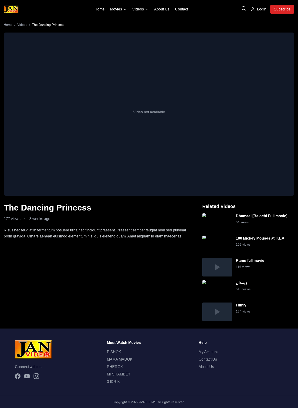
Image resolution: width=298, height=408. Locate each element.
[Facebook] (17, 376)
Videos (138, 9)
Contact (181, 9)
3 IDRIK (113, 382)
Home (100, 9)
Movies (116, 9)
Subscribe (282, 9)
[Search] (244, 8)
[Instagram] (36, 376)
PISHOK (114, 352)
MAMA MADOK (119, 359)
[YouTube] (27, 376)
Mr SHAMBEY (119, 374)
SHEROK (115, 367)
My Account (208, 352)
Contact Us (208, 359)
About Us (161, 9)
